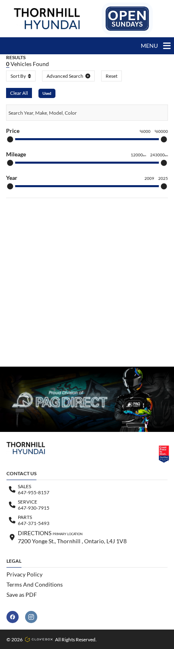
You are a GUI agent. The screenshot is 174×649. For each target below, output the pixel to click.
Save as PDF (21, 594)
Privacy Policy (24, 574)
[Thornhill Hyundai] (47, 18)
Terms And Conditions (34, 584)
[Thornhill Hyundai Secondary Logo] (127, 18)
